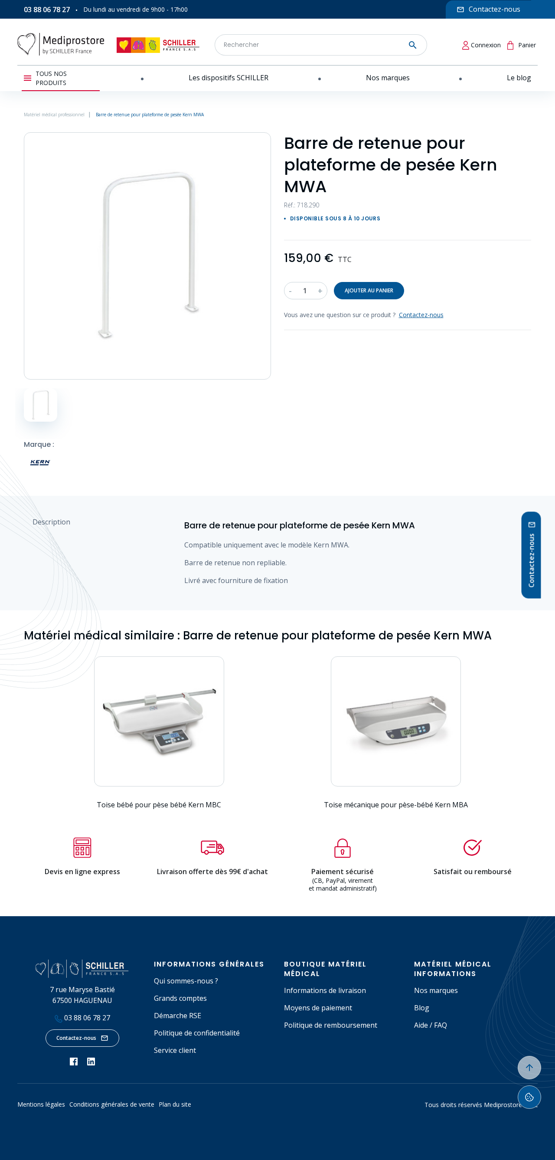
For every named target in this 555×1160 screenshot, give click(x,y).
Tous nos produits (51, 78)
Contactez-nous (76, 1038)
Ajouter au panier (369, 290)
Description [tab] (51, 522)
